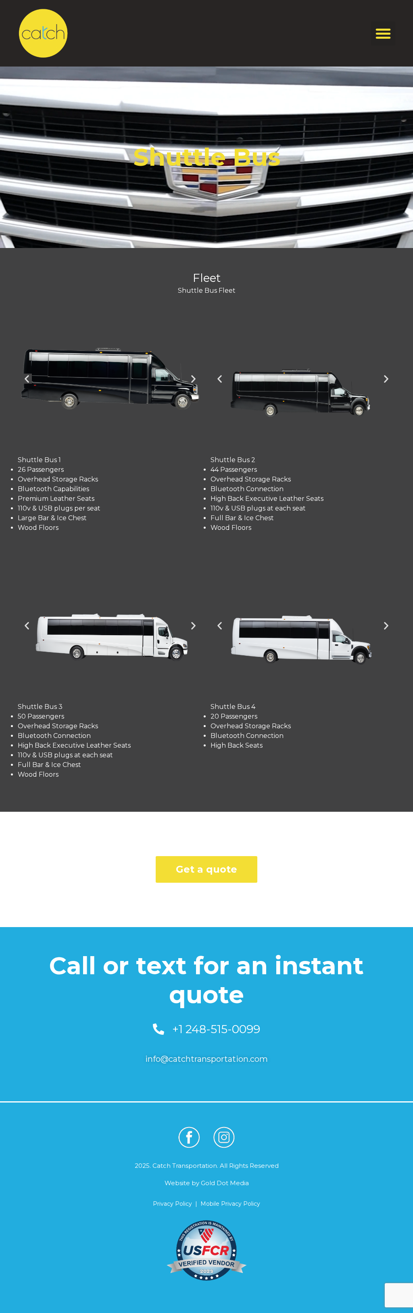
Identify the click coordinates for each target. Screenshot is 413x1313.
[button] (383, 33)
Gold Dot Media (225, 1183)
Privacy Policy (172, 1203)
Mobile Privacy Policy (230, 1203)
